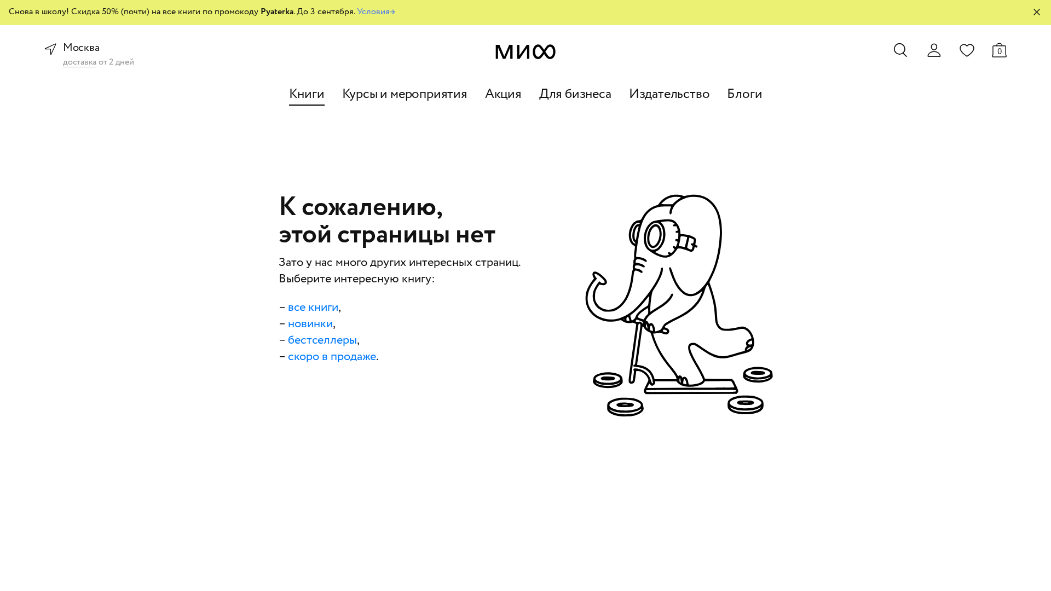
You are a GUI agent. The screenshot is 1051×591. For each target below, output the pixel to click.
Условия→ (376, 11)
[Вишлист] (966, 49)
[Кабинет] (934, 50)
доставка (79, 62)
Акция (503, 94)
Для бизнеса (575, 94)
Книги (307, 94)
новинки (310, 324)
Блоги (744, 94)
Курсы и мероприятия (404, 94)
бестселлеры (322, 340)
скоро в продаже (332, 357)
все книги (313, 307)
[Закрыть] (1036, 12)
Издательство (669, 94)
